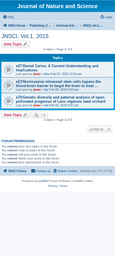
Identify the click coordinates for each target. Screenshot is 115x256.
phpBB (42, 180)
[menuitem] (8, 17)
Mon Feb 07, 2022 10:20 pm (63, 74)
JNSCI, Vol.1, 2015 (25, 36)
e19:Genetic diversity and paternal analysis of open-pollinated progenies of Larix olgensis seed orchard (61, 99)
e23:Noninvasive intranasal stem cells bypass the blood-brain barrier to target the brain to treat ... (58, 83)
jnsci (36, 74)
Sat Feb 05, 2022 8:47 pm (61, 105)
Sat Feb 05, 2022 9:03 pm (61, 89)
